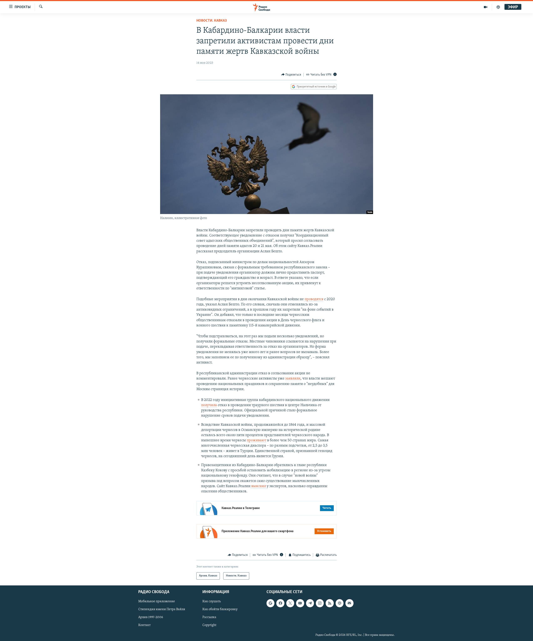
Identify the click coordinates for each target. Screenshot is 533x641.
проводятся (313, 299)
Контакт (144, 625)
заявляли (292, 379)
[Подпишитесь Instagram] (320, 603)
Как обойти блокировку (220, 609)
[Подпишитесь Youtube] (300, 603)
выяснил (258, 486)
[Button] (291, 74)
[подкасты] (498, 7)
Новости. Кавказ (211, 21)
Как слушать (211, 601)
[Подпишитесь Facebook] (280, 603)
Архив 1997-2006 (150, 617)
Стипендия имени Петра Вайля (161, 609)
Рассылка (209, 617)
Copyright (209, 625)
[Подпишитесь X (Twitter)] (290, 603)
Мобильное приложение (156, 601)
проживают (256, 440)
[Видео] (485, 7)
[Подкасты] (340, 603)
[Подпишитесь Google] (270, 603)
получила (209, 405)
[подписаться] (349, 603)
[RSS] (330, 603)
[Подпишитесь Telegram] (310, 603)
